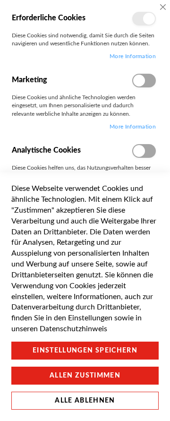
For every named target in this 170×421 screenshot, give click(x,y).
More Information (133, 56)
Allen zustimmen (85, 375)
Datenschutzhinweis (73, 329)
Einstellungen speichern (85, 350)
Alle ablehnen (85, 400)
